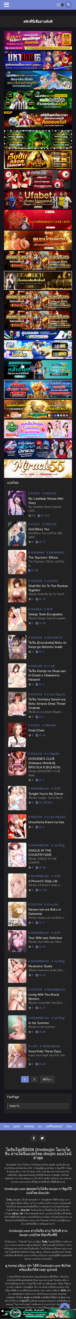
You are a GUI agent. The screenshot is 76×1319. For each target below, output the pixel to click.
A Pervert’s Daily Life (43, 881)
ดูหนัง (17, 1126)
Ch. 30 (42, 623)
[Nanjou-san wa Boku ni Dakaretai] (17, 925)
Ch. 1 (41, 651)
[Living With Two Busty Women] (17, 1009)
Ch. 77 (42, 542)
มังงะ (7, 1126)
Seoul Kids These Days (44, 1051)
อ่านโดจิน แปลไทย (40, 1297)
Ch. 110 (42, 890)
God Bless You (38, 529)
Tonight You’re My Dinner (45, 793)
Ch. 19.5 (45, 515)
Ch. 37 (42, 946)
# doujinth (53, 637)
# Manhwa (36, 552)
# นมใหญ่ (58, 845)
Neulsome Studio (40, 966)
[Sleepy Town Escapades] (17, 630)
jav (40, 1126)
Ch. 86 (42, 1031)
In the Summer (38, 1023)
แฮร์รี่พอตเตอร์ (54, 1126)
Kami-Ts (14, 1105)
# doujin (50, 493)
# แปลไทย (51, 581)
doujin (27, 1297)
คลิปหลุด (29, 1126)
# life (33, 1046)
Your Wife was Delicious (45, 938)
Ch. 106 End (45, 802)
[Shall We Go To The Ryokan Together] (17, 601)
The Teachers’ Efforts (43, 557)
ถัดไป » (47, 1079)
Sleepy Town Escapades (45, 614)
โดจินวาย (55, 1297)
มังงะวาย (65, 1297)
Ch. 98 (34, 570)
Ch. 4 (41, 827)
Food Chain (36, 730)
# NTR (48, 609)
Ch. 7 (41, 922)
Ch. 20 (42, 599)
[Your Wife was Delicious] (17, 951)
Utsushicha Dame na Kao (46, 822)
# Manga (35, 609)
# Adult (34, 493)
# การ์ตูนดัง (52, 753)
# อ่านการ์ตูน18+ (55, 694)
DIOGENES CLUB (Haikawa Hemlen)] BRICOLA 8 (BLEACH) (44, 763)
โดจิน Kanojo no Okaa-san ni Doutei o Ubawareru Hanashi (47, 675)
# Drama (49, 725)
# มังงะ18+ (51, 904)
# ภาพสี (49, 666)
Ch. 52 (42, 975)
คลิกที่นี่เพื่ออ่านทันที (38, 21)
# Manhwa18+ (57, 552)
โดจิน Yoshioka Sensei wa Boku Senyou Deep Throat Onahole (46, 704)
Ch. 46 (42, 867)
